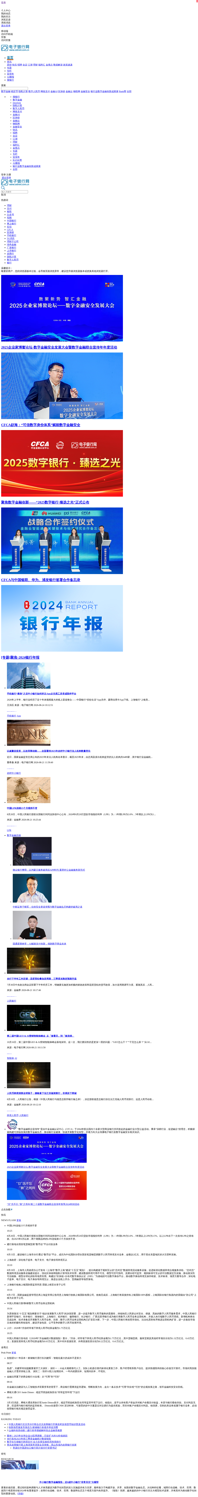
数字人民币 (34, 91)
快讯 (14, 65)
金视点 (49, 65)
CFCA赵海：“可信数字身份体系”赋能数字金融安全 (40, 425)
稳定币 (14, 91)
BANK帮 (17, 160)
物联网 (76, 91)
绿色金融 (11, 244)
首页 (10, 57)
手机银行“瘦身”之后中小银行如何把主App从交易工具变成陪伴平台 (41, 693)
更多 (19, 1220)
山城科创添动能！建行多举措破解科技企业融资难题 (35, 1430)
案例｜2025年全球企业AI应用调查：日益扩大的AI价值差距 (37, 1435)
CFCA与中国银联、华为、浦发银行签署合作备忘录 (40, 580)
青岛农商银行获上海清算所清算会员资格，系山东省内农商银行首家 (42, 1445)
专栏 (9, 71)
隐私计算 (23, 91)
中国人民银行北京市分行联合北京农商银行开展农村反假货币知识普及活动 (47, 1424)
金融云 (69, 91)
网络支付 (45, 91)
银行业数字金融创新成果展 (104, 91)
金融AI (54, 91)
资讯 (9, 61)
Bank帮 (122, 91)
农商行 (10, 253)
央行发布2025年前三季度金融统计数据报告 (29, 1439)
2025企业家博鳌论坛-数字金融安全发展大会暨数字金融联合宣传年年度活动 (59, 347)
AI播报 (10, 77)
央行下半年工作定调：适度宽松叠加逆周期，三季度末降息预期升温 (42, 978)
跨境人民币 (13, 1115)
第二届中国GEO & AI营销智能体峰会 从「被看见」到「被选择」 (40, 1036)
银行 (9, 262)
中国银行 (11, 220)
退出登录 (5, 25)
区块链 (61, 91)
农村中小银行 (14, 773)
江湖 (30, 65)
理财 (35, 65)
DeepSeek (17, 103)
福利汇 (41, 65)
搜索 (3, 85)
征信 (9, 226)
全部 (129, 91)
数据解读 (58, 65)
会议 (25, 65)
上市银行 (11, 250)
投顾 (9, 217)
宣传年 (10, 74)
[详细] (20, 1493)
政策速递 (67, 65)
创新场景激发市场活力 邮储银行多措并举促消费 (33, 1427)
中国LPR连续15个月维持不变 (22, 808)
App (19, 716)
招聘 (19, 65)
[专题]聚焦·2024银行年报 (20, 657)
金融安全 (85, 91)
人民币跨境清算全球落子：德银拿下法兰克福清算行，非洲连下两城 (42, 1093)
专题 (9, 68)
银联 (9, 211)
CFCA (10, 229)
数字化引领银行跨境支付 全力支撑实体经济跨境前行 (34, 1442)
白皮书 (10, 214)
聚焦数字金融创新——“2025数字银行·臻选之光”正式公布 (45, 502)
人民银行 (11, 1001)
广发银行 (11, 247)
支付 (9, 208)
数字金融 (5, 91)
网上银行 (11, 223)
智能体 (10, 1058)
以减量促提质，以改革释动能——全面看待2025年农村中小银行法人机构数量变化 (48, 751)
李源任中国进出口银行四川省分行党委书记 (35, 1448)
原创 (9, 65)
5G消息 (10, 238)
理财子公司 (13, 241)
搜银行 (10, 80)
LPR (9, 830)
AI (15, 1058)
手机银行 (11, 235)
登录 (3, 2)
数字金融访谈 (14, 835)
